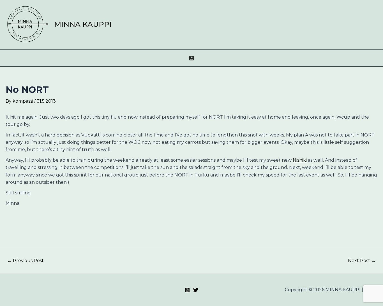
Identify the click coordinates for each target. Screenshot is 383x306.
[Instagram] (191, 58)
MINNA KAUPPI (83, 24)
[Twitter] (195, 290)
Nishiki (300, 160)
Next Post (362, 260)
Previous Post (25, 260)
